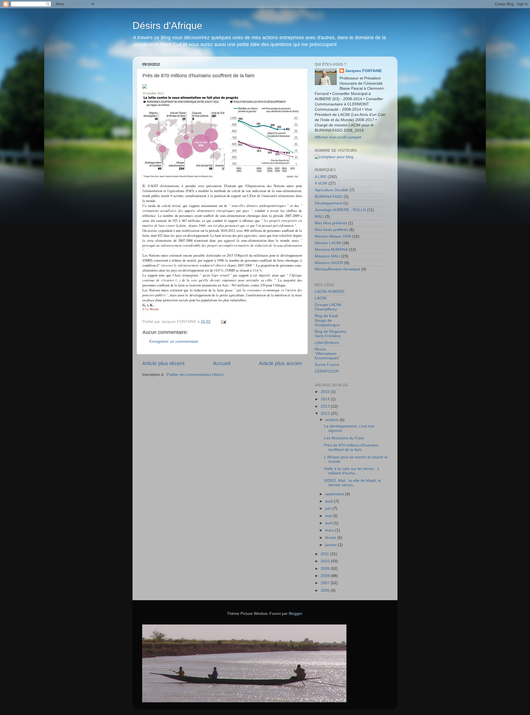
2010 (326, 561)
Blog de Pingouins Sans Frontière (330, 333)
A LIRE (321, 177)
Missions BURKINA (331, 250)
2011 (325, 554)
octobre (332, 420)
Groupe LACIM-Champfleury (328, 307)
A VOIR (321, 183)
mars (330, 530)
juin (328, 508)
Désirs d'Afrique (167, 25)
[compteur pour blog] (334, 157)
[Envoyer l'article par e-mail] (223, 322)
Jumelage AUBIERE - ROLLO (340, 210)
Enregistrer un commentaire (173, 341)
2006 (326, 590)
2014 (326, 399)
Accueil (221, 363)
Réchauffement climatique (337, 269)
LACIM (321, 298)
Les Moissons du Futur (344, 438)
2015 (326, 392)
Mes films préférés (331, 223)
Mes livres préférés (331, 230)
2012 (326, 413)
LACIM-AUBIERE (329, 291)
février (331, 538)
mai (329, 516)
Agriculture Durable (331, 190)
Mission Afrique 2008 (333, 236)
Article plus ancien (280, 363)
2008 (326, 576)
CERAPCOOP (327, 371)
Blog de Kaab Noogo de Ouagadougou (327, 320)
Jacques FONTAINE (363, 71)
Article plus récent (163, 363)
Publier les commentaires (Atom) (195, 375)
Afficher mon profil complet (338, 137)
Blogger (295, 614)
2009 (326, 569)
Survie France (327, 365)
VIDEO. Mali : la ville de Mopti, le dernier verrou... (352, 483)
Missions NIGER (329, 263)
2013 (326, 406)
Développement (328, 203)
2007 (326, 583)
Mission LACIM (328, 243)
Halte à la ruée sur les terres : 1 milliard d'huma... (351, 471)
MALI (319, 216)
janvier (331, 545)
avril (329, 523)
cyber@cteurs (327, 343)
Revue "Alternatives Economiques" (327, 353)
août (329, 501)
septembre (335, 494)
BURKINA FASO (329, 197)
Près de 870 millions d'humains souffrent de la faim (351, 447)
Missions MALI (327, 256)
